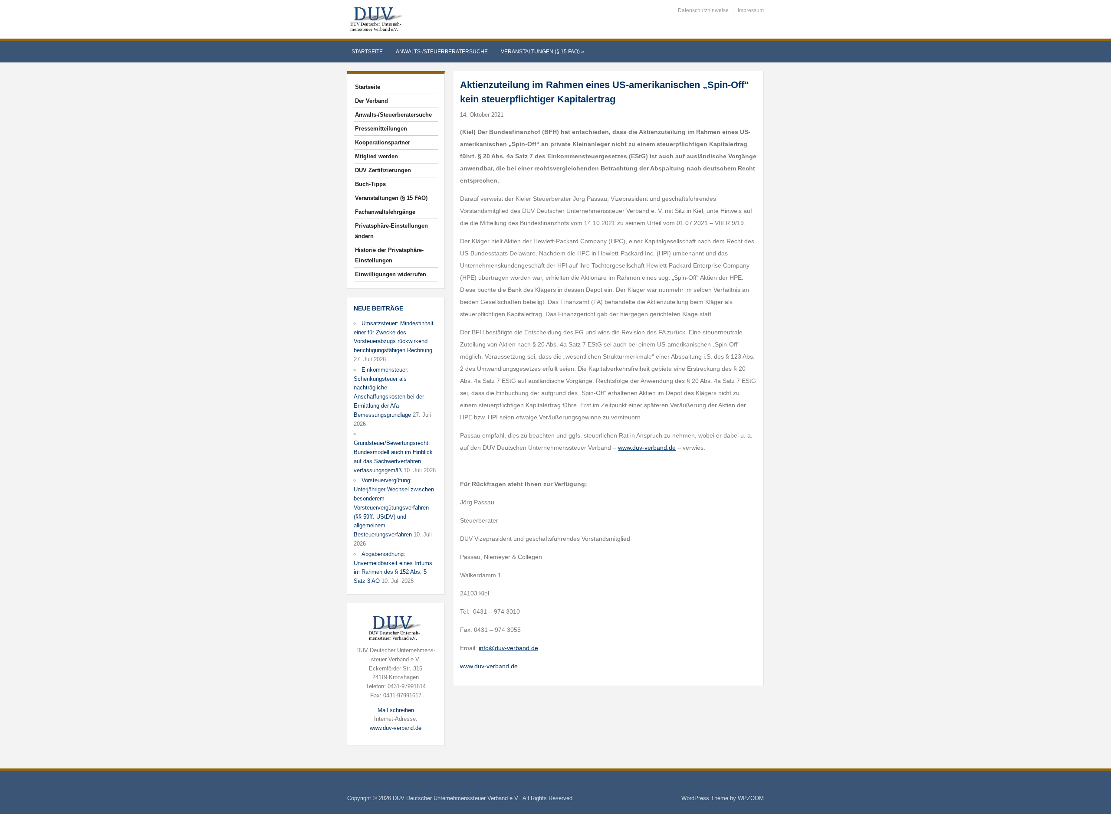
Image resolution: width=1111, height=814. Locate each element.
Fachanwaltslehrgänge (385, 212)
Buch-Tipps (370, 184)
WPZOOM (751, 798)
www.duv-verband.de (395, 728)
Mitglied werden (376, 156)
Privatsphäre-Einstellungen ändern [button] (391, 230)
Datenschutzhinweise (703, 10)
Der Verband (371, 101)
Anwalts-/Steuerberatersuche (442, 52)
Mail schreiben (396, 710)
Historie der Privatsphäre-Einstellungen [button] (389, 255)
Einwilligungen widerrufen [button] (390, 274)
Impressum (751, 10)
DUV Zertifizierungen (383, 170)
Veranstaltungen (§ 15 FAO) (542, 52)
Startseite (367, 52)
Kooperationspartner (382, 142)
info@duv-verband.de (508, 647)
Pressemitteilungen (381, 128)
